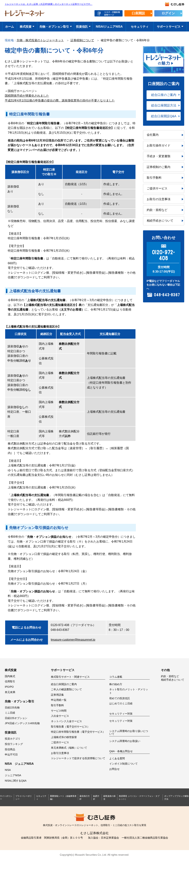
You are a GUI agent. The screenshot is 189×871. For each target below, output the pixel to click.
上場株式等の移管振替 (64, 737)
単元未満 (10, 692)
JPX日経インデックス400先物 (22, 723)
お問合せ (114, 769)
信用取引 (10, 681)
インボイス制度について (123, 763)
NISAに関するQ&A (15, 780)
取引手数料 (154, 177)
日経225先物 (12, 707)
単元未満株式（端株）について (69, 747)
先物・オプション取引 (54, 26)
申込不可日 (11, 754)
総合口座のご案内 (163, 95)
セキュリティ (140, 26)
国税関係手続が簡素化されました (27, 95)
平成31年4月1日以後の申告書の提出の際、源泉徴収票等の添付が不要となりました (60, 100)
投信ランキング (14, 744)
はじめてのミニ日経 (121, 703)
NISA (8, 770)
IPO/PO (9, 686)
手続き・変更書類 (158, 156)
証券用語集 (57, 694)
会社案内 (153, 134)
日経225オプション (16, 718)
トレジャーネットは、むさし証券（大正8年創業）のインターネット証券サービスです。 (48, 4)
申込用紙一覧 (58, 700)
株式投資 (26, 26)
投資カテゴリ (12, 738)
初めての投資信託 (119, 698)
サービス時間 (58, 710)
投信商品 (10, 749)
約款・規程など (157, 209)
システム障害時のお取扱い (124, 741)
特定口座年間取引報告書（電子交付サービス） (78, 731)
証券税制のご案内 (158, 166)
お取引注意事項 (60, 753)
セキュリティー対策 (121, 721)
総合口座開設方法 (163, 105)
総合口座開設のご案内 (64, 684)
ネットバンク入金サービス (66, 721)
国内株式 (10, 676)
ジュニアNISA (13, 775)
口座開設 (138, 13)
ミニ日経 (10, 712)
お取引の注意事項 (158, 199)
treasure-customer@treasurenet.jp (73, 639)
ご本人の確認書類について (66, 689)
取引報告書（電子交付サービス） (70, 726)
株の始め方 (115, 684)
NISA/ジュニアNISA (109, 26)
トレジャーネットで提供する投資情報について (78, 758)
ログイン (168, 13)
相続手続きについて (160, 220)
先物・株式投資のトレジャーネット (40, 40)
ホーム (9, 26)
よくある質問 (117, 758)
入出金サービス (60, 716)
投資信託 (82, 26)
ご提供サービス (157, 188)
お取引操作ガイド (158, 145)
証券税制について (82, 40)
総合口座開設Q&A (163, 116)
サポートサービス (169, 26)
